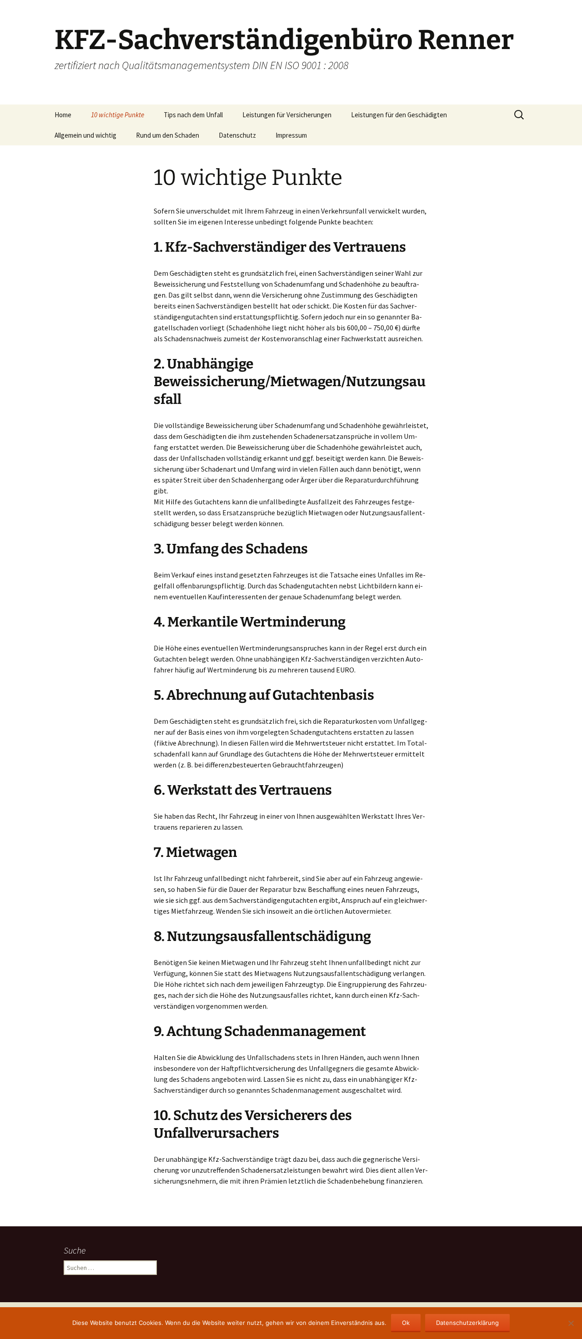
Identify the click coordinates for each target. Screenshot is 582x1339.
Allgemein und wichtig (85, 135)
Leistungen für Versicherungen (286, 114)
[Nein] (570, 1323)
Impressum (291, 135)
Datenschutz (237, 135)
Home (63, 114)
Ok (406, 1322)
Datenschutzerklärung (467, 1322)
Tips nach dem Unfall (193, 114)
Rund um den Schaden (167, 135)
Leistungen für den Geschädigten (399, 114)
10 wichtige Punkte (117, 114)
